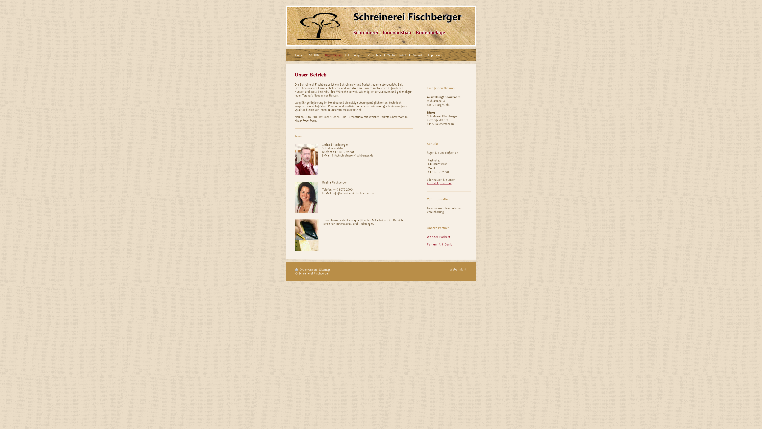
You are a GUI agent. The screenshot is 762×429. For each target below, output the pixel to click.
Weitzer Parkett (438, 237)
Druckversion (308, 270)
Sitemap (324, 270)
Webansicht (458, 270)
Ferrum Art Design (440, 245)
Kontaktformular (439, 183)
